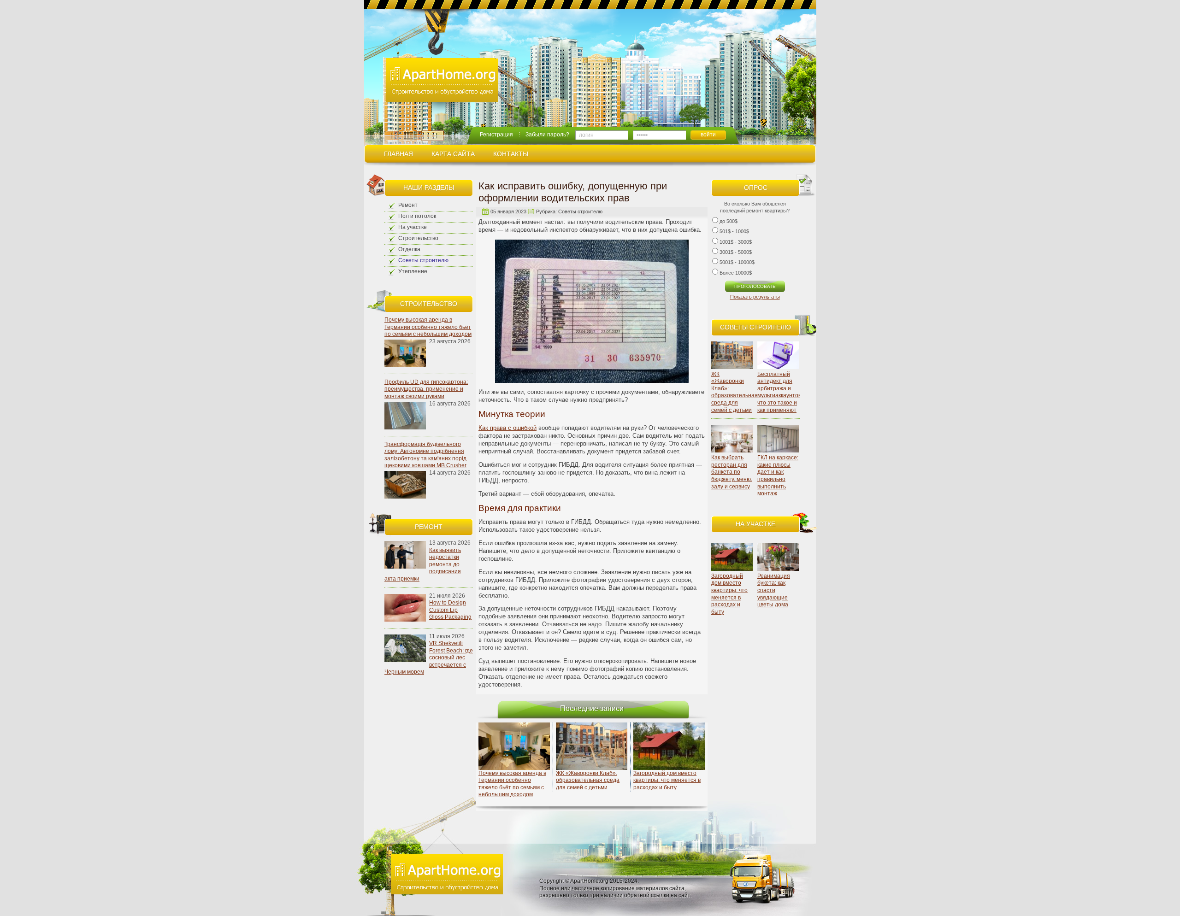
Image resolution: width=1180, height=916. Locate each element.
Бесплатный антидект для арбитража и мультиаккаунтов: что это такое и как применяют (779, 392)
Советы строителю (423, 260)
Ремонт (408, 205)
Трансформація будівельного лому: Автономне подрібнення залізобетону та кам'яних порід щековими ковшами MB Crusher (425, 455)
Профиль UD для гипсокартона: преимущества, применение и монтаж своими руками (426, 389)
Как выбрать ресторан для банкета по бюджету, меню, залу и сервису (731, 471)
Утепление (412, 271)
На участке (412, 227)
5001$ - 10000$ (737, 262)
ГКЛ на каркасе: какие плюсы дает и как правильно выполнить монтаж (777, 475)
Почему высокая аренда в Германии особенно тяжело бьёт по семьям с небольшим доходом (428, 327)
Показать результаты (755, 296)
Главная (398, 154)
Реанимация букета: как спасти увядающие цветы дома (773, 590)
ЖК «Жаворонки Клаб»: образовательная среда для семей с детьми (734, 392)
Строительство (418, 238)
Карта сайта (453, 154)
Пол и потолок (417, 216)
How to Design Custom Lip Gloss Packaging (450, 609)
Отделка (409, 249)
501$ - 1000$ (734, 231)
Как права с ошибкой (507, 427)
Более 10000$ (736, 273)
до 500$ (729, 221)
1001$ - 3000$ (736, 242)
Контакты (510, 154)
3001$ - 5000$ (736, 252)
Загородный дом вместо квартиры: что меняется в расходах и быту (729, 594)
